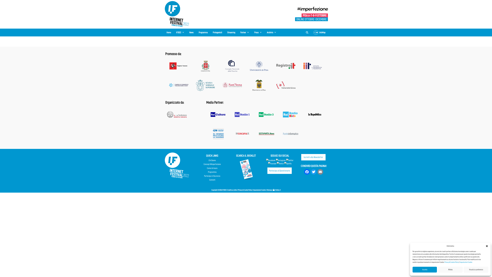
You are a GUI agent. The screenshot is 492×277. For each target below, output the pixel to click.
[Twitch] (280, 163)
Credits (229, 190)
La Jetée (234, 190)
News (191, 32)
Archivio (270, 32)
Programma (203, 32)
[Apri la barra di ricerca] (307, 32)
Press (256, 32)
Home (169, 32)
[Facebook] (270, 160)
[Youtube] (272, 163)
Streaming (231, 32)
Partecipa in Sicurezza (212, 176)
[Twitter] (289, 160)
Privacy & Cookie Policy (451, 262)
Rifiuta (450, 270)
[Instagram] (281, 160)
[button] (487, 246)
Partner (243, 32)
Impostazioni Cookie (466, 262)
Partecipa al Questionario (279, 170)
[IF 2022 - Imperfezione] (311, 14)
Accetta (424, 270)
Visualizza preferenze (476, 270)
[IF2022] (177, 14)
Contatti (212, 180)
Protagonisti (217, 32)
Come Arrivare (212, 168)
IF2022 (178, 32)
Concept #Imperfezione (212, 164)
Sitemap (269, 190)
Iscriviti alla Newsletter (313, 157)
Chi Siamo (212, 160)
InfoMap (322, 32)
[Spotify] (287, 163)
